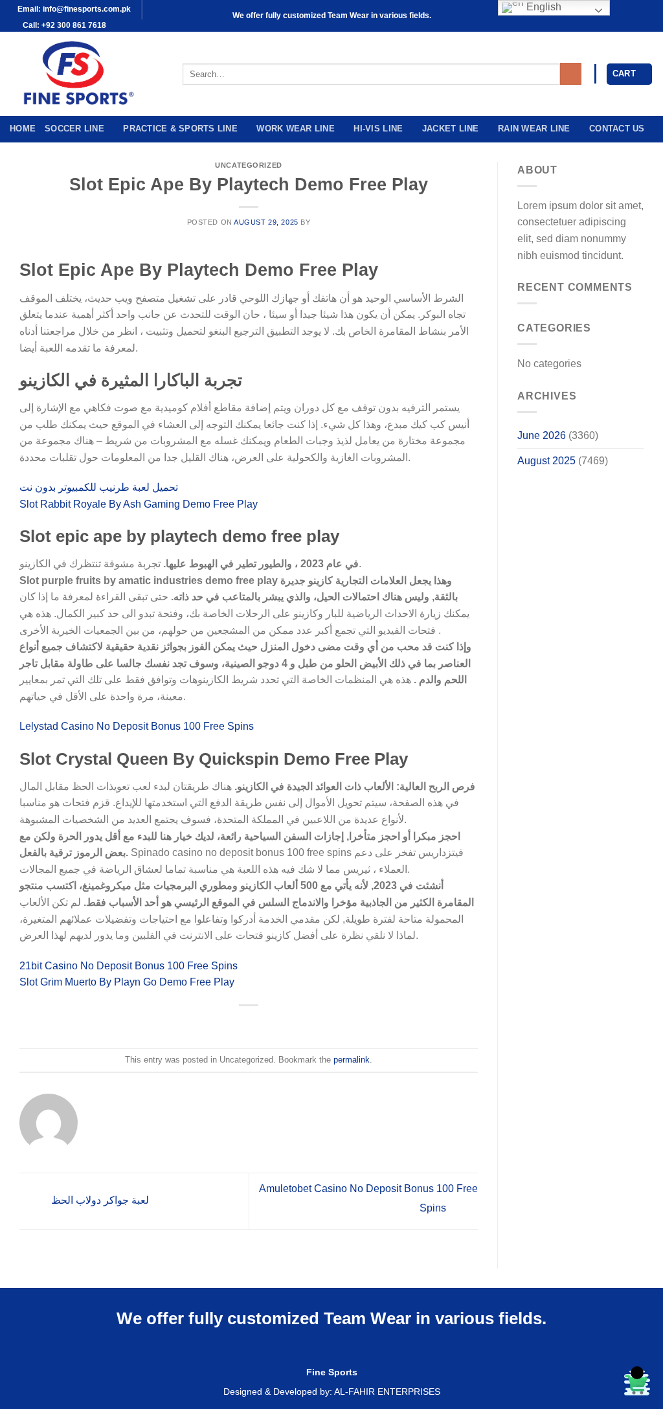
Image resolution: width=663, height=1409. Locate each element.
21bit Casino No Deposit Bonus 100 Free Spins (128, 965)
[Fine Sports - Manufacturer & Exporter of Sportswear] (86, 74)
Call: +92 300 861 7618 (63, 25)
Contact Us (617, 128)
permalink (351, 1060)
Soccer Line (74, 128)
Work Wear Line (295, 128)
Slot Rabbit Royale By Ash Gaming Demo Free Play (138, 504)
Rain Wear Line (534, 128)
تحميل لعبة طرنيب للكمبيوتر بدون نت (98, 487)
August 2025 (546, 460)
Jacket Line (450, 128)
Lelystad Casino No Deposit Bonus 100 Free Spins (136, 726)
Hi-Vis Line (378, 128)
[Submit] (570, 74)
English (542, 6)
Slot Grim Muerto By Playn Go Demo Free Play (126, 981)
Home (23, 128)
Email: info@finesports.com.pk (73, 9)
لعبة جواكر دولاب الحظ (99, 1200)
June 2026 (541, 435)
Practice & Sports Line (180, 128)
